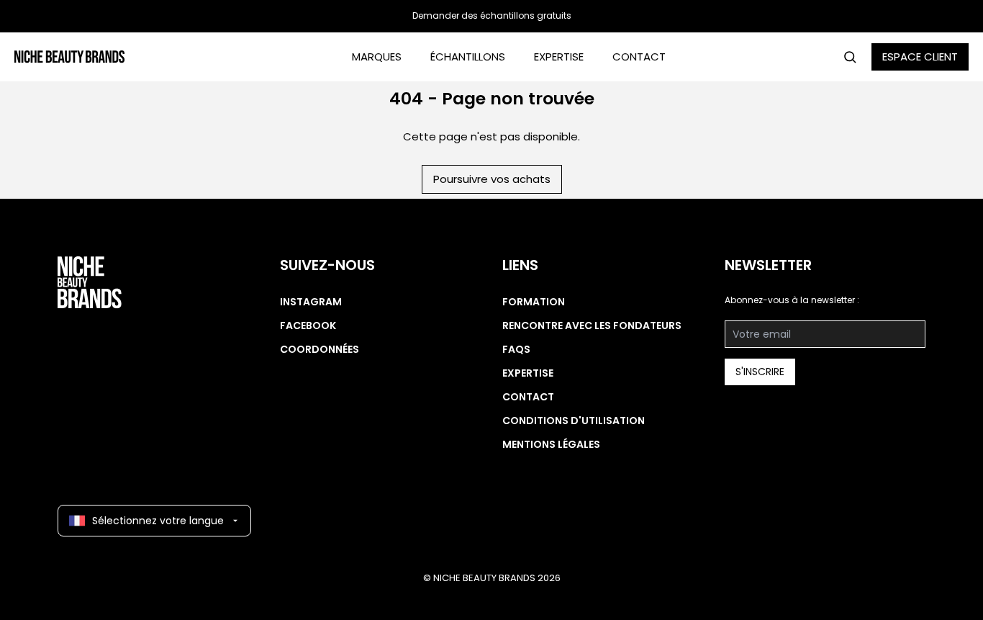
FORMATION (533, 302)
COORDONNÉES (319, 349)
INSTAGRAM (311, 302)
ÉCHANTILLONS (467, 56)
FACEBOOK (308, 325)
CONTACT (639, 56)
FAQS (516, 349)
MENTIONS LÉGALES (551, 444)
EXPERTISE (559, 56)
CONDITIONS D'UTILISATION (573, 420)
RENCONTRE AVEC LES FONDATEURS (591, 325)
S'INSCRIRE (759, 371)
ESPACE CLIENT (920, 56)
